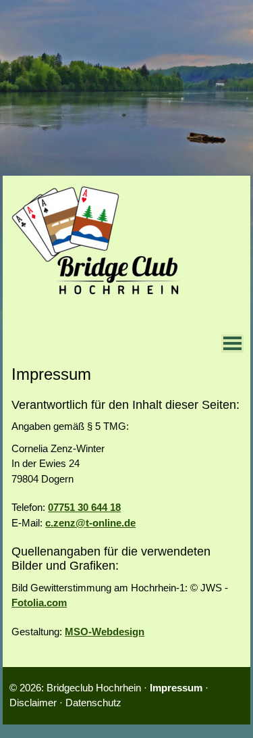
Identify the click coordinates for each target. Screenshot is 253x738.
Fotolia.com (39, 602)
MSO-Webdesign (104, 631)
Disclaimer (33, 702)
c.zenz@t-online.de (90, 522)
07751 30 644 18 (84, 507)
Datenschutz (93, 702)
